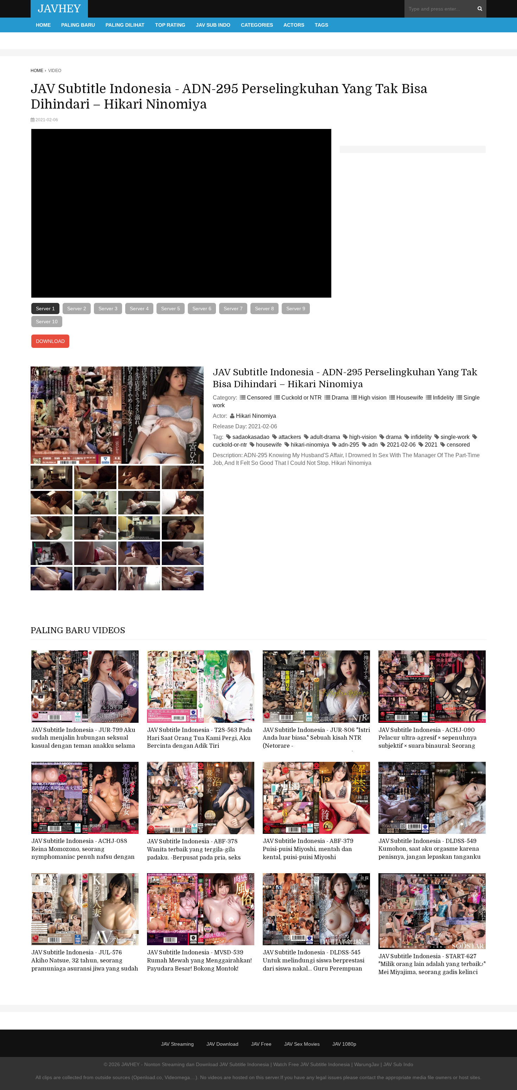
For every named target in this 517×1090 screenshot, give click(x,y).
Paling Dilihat (125, 25)
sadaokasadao (250, 437)
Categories (257, 25)
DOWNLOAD (50, 341)
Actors (293, 25)
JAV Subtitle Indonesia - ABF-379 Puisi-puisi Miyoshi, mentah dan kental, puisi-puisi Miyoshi (308, 849)
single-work (455, 437)
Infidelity (443, 398)
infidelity (421, 437)
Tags (321, 25)
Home (43, 25)
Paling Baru (78, 25)
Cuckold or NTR (301, 398)
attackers (290, 437)
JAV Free (261, 1044)
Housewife (409, 398)
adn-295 (348, 445)
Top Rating (170, 25)
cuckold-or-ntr (230, 445)
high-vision (363, 437)
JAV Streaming (177, 1044)
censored (458, 445)
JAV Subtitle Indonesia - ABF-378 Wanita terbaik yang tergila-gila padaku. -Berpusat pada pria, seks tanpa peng (194, 853)
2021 (431, 445)
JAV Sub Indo (213, 25)
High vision (372, 398)
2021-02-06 (401, 445)
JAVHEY (59, 9)
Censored (259, 398)
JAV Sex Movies (302, 1044)
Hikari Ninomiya (256, 416)
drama (394, 437)
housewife (269, 445)
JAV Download (222, 1044)
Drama (340, 398)
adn (373, 445)
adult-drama (325, 437)
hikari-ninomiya (310, 445)
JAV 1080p (344, 1044)
